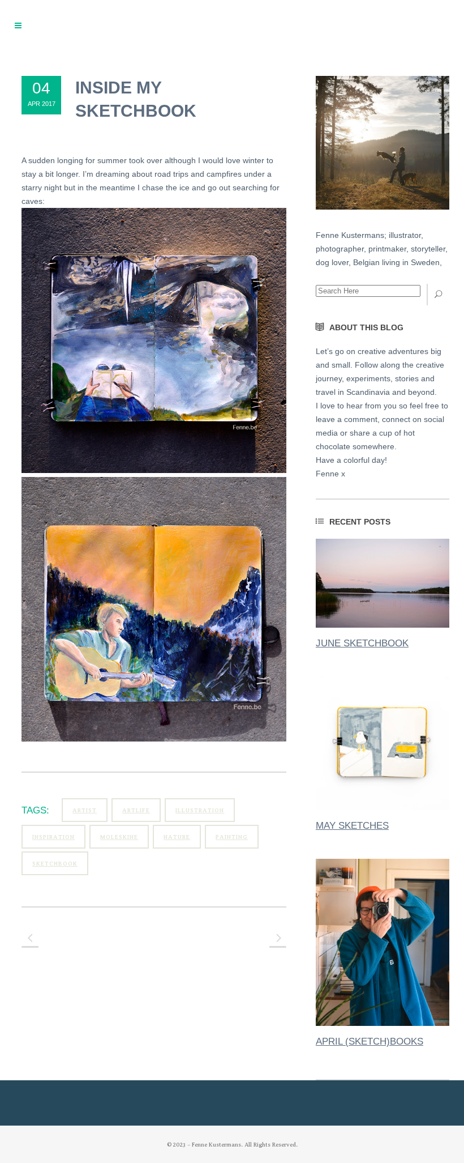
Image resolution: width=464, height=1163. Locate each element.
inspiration (53, 837)
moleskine (119, 837)
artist (84, 810)
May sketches (352, 825)
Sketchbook (55, 863)
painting (232, 837)
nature (177, 837)
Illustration (199, 810)
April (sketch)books (369, 1041)
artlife (136, 810)
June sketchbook (362, 643)
